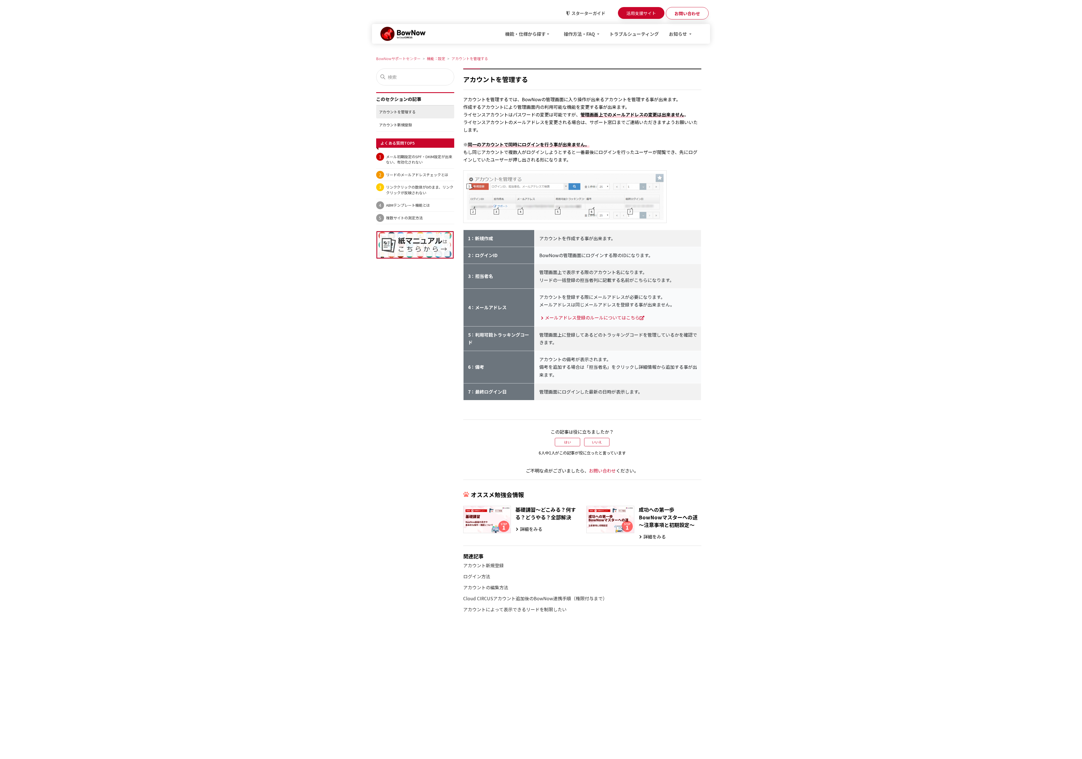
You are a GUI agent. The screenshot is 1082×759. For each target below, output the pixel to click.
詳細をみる (531, 529)
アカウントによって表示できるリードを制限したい (515, 609)
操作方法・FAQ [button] (580, 33)
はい (567, 442)
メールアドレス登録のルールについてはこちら (592, 317)
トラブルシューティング (634, 33)
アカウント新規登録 (395, 124)
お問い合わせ (602, 470)
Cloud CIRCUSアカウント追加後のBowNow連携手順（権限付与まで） (535, 598)
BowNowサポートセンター (398, 58)
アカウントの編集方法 (485, 587)
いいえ (597, 442)
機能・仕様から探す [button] (525, 33)
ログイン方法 (476, 576)
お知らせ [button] (678, 33)
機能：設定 (436, 58)
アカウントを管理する (469, 58)
